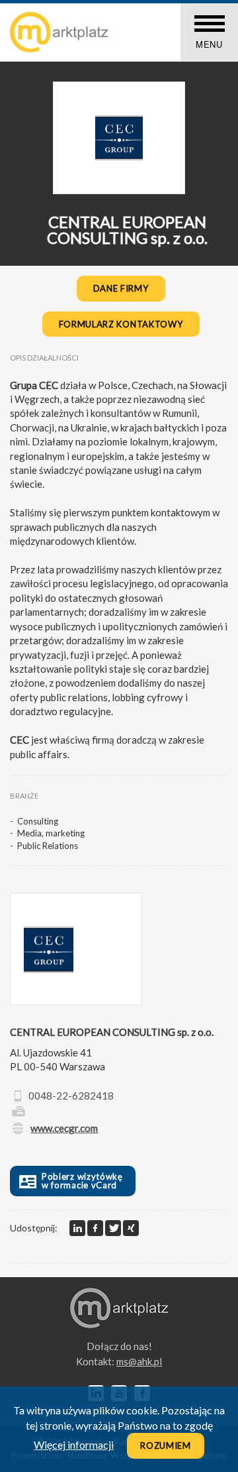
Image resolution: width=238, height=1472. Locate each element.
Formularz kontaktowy (121, 324)
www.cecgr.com (64, 1128)
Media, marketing (51, 833)
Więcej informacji (74, 1444)
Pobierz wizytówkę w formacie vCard (82, 1180)
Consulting (37, 821)
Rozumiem (165, 1445)
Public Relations (47, 845)
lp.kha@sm (139, 1361)
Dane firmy (121, 288)
